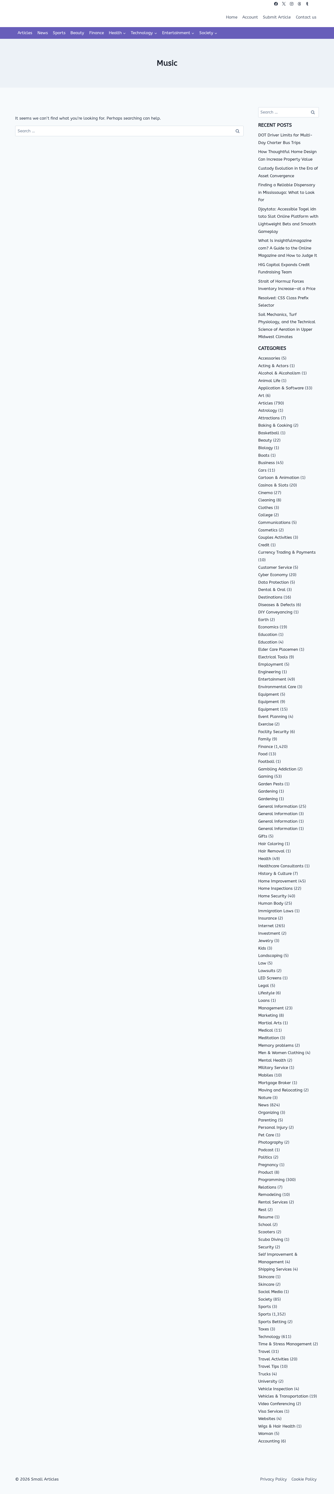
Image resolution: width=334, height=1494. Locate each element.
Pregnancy (268, 1164)
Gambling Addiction (277, 769)
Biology (265, 447)
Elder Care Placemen (278, 649)
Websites (266, 1418)
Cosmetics (268, 530)
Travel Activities (273, 1359)
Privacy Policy (273, 1479)
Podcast (266, 1149)
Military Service (273, 1067)
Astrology (267, 410)
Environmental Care (277, 686)
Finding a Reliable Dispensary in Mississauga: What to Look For (286, 192)
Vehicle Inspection (275, 1388)
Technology (269, 1336)
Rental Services (273, 1202)
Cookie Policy (304, 1479)
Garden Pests (270, 783)
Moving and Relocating (280, 1090)
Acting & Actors (273, 365)
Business (266, 462)
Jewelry (265, 940)
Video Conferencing (276, 1403)
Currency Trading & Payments (287, 552)
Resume (265, 1216)
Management (271, 1008)
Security (266, 1247)
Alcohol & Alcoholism (279, 373)
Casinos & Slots (273, 485)
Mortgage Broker (274, 1082)
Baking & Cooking (275, 425)
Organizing (268, 1112)
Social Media (270, 1291)
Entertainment (272, 679)
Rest (262, 1209)
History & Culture (275, 873)
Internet (266, 925)
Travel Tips (268, 1366)
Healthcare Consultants (280, 865)
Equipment (268, 694)
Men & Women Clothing (281, 1052)
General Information (278, 806)
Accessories (269, 358)
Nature (264, 1097)
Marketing (268, 1015)
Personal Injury (273, 1127)
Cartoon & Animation (278, 477)
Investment (269, 933)
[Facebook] (276, 4)
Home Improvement (277, 881)
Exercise (265, 724)
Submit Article (277, 17)
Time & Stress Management (285, 1343)
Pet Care (266, 1134)
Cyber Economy (273, 574)
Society (265, 1299)
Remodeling (269, 1194)
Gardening (268, 791)
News (42, 32)
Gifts (262, 836)
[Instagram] (291, 4)
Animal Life (269, 380)
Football (266, 761)
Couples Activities (275, 537)
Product (265, 1172)
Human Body (270, 903)
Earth (263, 619)
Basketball (268, 432)
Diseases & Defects (276, 604)
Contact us (306, 17)
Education (267, 634)
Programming (271, 1179)
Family (264, 739)
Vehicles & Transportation (283, 1396)
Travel (264, 1351)
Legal (263, 985)
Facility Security (273, 731)
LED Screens (269, 977)
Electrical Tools (273, 656)
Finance (96, 32)
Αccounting (269, 1441)
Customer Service (275, 567)
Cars (262, 470)
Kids (262, 948)
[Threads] (299, 4)
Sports (59, 32)
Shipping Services (275, 1269)
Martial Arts (270, 1022)
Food (262, 753)
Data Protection (273, 582)
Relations (267, 1187)
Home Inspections (275, 888)
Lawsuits (266, 970)
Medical (265, 1030)
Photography (270, 1142)
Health (264, 858)
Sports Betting (272, 1321)
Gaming (265, 776)
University (267, 1381)
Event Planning (272, 716)
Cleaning (266, 500)
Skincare (266, 1276)
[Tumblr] (307, 4)
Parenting (267, 1120)
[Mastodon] (315, 4)
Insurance (267, 918)
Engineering (269, 671)
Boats (263, 455)
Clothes (265, 507)
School (264, 1224)
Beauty (77, 32)
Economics (268, 626)
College (265, 514)
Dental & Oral (272, 589)
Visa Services (270, 1411)
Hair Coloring (271, 843)
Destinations (270, 597)
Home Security (272, 895)
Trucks (264, 1373)
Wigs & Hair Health (276, 1426)
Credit (263, 544)
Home (231, 17)
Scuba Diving (270, 1239)
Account (250, 17)
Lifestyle (266, 992)
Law (262, 963)
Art (261, 395)
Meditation (268, 1037)
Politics (265, 1157)
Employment (270, 664)
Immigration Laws (275, 910)
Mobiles (265, 1075)
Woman (265, 1433)
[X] (284, 4)
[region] (63, 1455)
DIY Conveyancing (275, 612)
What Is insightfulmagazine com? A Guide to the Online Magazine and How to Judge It (287, 248)
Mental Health (272, 1060)
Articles (25, 32)
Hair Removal (271, 851)
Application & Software (281, 387)
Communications (274, 522)
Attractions (269, 417)
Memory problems (276, 1045)
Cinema (265, 492)
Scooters (266, 1231)
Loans (264, 1000)
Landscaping (270, 955)
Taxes (263, 1329)
